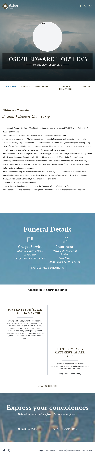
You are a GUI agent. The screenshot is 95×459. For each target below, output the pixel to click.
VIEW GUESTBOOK (47, 386)
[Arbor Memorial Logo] (10, 6)
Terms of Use (61, 451)
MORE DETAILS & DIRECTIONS (47, 268)
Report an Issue (87, 451)
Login (41, 451)
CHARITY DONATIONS (65, 429)
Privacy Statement (73, 451)
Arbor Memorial (50, 451)
